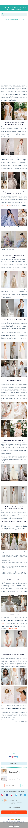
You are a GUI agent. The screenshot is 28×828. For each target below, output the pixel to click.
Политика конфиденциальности (16, 802)
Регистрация (14, 812)
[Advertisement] (14, 70)
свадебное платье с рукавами (20, 130)
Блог (6, 13)
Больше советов (10, 785)
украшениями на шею (12, 628)
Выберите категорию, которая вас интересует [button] (14, 19)
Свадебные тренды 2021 (13, 13)
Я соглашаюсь (14, 826)
